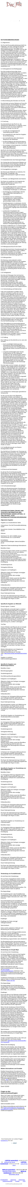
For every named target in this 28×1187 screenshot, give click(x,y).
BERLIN (5, 1169)
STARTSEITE (4, 1179)
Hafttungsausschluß (7, 1181)
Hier (7, 1079)
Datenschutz (22, 1179)
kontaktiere (4, 1140)
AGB (24, 1181)
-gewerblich (14, 1160)
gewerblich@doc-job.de (9, 1171)
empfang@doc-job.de (9, 1162)
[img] (14, 4)
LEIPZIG (7, 1160)
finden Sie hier (10, 980)
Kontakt (17, 1181)
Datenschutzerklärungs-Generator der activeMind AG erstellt (12, 1108)
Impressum (13, 1179)
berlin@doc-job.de (14, 1174)
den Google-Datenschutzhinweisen (7, 970)
